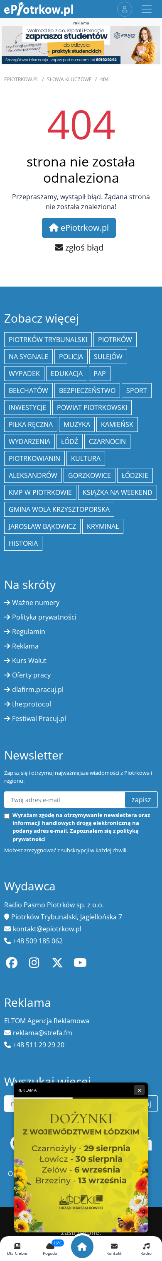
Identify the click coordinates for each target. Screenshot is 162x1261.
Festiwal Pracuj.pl (39, 718)
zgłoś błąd (83, 247)
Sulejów (108, 356)
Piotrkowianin (34, 458)
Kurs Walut (29, 660)
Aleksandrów (33, 475)
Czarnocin (107, 441)
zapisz (141, 799)
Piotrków (115, 339)
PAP (99, 373)
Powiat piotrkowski (92, 407)
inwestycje (27, 407)
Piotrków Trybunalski (48, 339)
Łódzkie (135, 475)
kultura (86, 458)
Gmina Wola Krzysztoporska (59, 509)
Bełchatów (28, 390)
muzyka (77, 424)
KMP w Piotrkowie (40, 492)
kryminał (103, 526)
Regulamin (28, 631)
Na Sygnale (28, 356)
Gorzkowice (89, 475)
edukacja (67, 373)
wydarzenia (29, 441)
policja (71, 356)
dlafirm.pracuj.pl (38, 689)
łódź (69, 441)
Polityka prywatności (44, 617)
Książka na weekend (117, 492)
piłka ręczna (31, 424)
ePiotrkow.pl (21, 79)
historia (23, 543)
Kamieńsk (117, 424)
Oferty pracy (31, 675)
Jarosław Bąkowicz (42, 526)
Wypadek (24, 373)
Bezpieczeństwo (87, 390)
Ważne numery (35, 602)
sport (136, 390)
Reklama (25, 646)
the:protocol (31, 704)
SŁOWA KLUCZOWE (69, 79)
